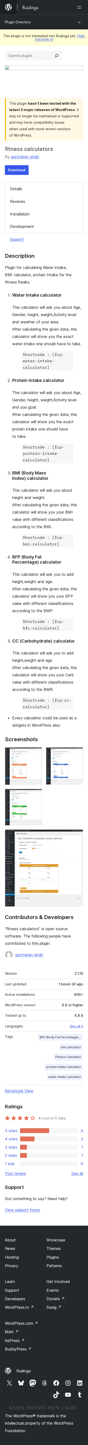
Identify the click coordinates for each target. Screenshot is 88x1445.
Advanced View (19, 1090)
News (10, 1248)
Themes (53, 1248)
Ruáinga (23, 1370)
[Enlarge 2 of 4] (76, 753)
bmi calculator (71, 1047)
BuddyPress (18, 1349)
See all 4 (76, 1026)
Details (16, 188)
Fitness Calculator (68, 1057)
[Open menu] (80, 7)
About (10, 1240)
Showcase (55, 1240)
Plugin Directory (18, 22)
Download (16, 170)
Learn (10, 1281)
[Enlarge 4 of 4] (76, 836)
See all (77, 1173)
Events (52, 1290)
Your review (15, 1173)
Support (17, 239)
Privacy (11, 1265)
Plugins (52, 1257)
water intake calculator (64, 1077)
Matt (12, 1331)
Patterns (54, 1265)
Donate (55, 1298)
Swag (53, 1307)
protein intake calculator (63, 1067)
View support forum (22, 1209)
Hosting (12, 1257)
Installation (20, 214)
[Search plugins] (57, 55)
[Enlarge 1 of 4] (35, 753)
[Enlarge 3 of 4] (35, 795)
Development (22, 226)
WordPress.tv (19, 1307)
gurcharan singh (25, 156)
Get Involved (58, 1281)
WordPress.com (21, 1323)
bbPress (15, 1340)
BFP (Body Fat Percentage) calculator (61, 1037)
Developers (15, 1298)
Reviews (17, 201)
